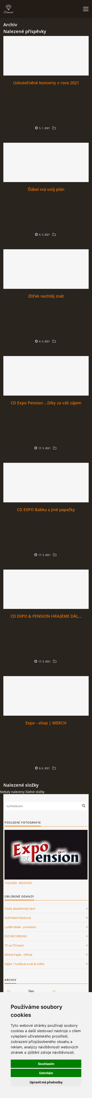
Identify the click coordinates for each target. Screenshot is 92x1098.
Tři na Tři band (13, 945)
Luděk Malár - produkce (20, 927)
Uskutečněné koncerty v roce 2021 (46, 82)
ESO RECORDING (15, 936)
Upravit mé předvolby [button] (46, 1082)
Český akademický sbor (20, 908)
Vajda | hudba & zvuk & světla (24, 964)
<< (8, 991)
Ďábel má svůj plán (46, 189)
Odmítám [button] (46, 1073)
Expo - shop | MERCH (46, 723)
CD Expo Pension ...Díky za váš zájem (46, 403)
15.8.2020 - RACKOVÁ (18, 883)
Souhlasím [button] (46, 1064)
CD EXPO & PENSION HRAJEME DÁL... (46, 616)
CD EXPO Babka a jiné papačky (46, 509)
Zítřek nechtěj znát (46, 296)
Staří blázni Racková (17, 918)
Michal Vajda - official (18, 955)
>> (54, 991)
